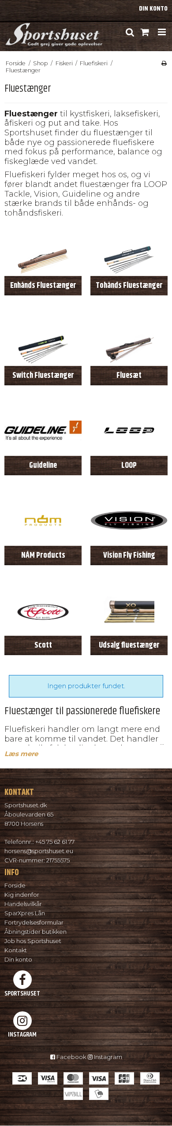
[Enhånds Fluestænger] (43, 250)
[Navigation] (162, 32)
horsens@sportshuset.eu (38, 850)
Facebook (70, 1056)
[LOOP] (129, 430)
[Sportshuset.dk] (53, 32)
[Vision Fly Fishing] (129, 520)
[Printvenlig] (164, 63)
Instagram (107, 1056)
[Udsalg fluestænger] (129, 610)
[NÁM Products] (43, 520)
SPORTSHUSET (22, 993)
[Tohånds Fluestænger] (129, 250)
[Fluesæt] (129, 340)
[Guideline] (43, 430)
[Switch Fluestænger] (43, 340)
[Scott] (43, 610)
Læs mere (21, 754)
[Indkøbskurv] (145, 32)
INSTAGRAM (22, 1034)
